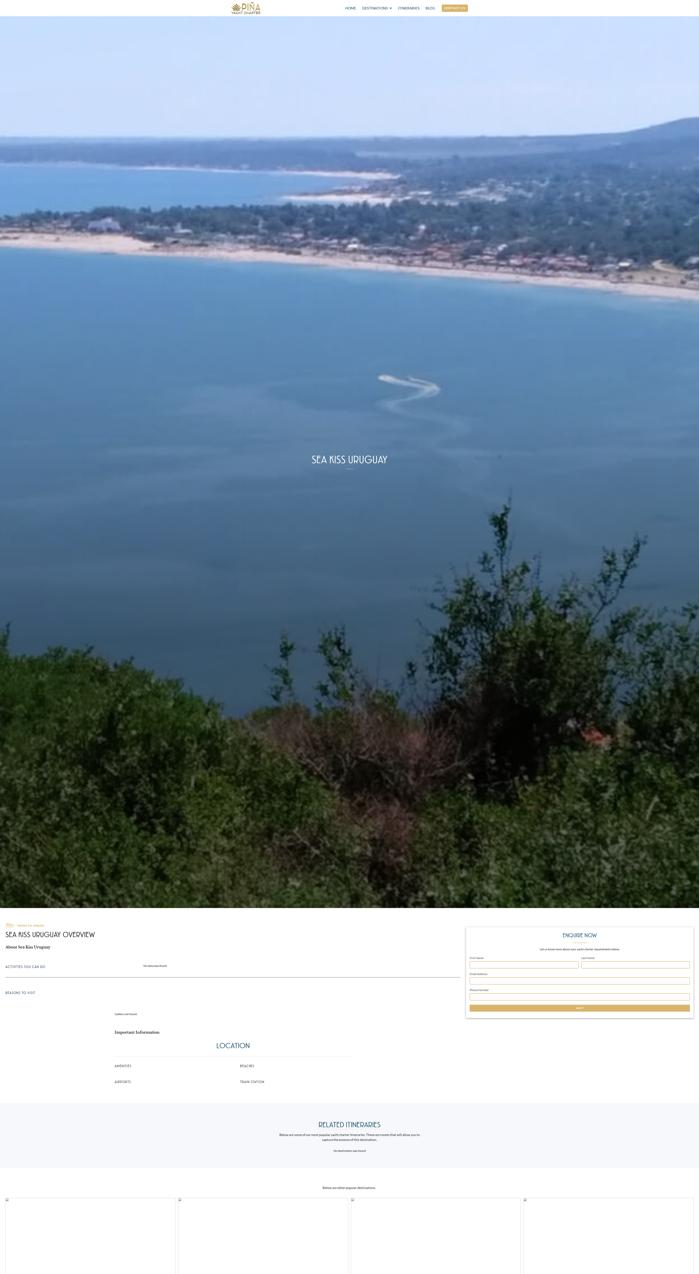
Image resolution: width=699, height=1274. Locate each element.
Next (580, 1008)
